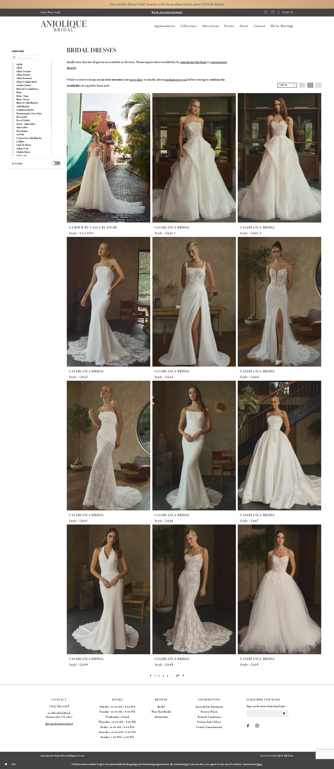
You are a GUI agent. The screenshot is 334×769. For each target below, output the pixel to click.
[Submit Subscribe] (284, 713)
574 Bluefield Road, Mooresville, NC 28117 (59, 715)
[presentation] (56, 163)
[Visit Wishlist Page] (273, 12)
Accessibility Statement (209, 706)
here (259, 764)
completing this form (193, 62)
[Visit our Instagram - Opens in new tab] (257, 726)
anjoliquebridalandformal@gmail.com (62, 755)
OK (13, 764)
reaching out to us (175, 79)
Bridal (161, 706)
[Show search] (266, 12)
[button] (34, 51)
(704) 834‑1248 (59, 706)
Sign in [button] (288, 12)
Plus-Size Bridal (161, 711)
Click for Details (213, 4)
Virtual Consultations (209, 727)
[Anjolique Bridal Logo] (63, 26)
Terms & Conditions (209, 717)
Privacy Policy (209, 711)
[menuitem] (50, 12)
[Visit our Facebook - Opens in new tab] (248, 726)
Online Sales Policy (209, 722)
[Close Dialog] (5, 764)
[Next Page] (183, 675)
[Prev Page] (150, 675)
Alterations (161, 717)
